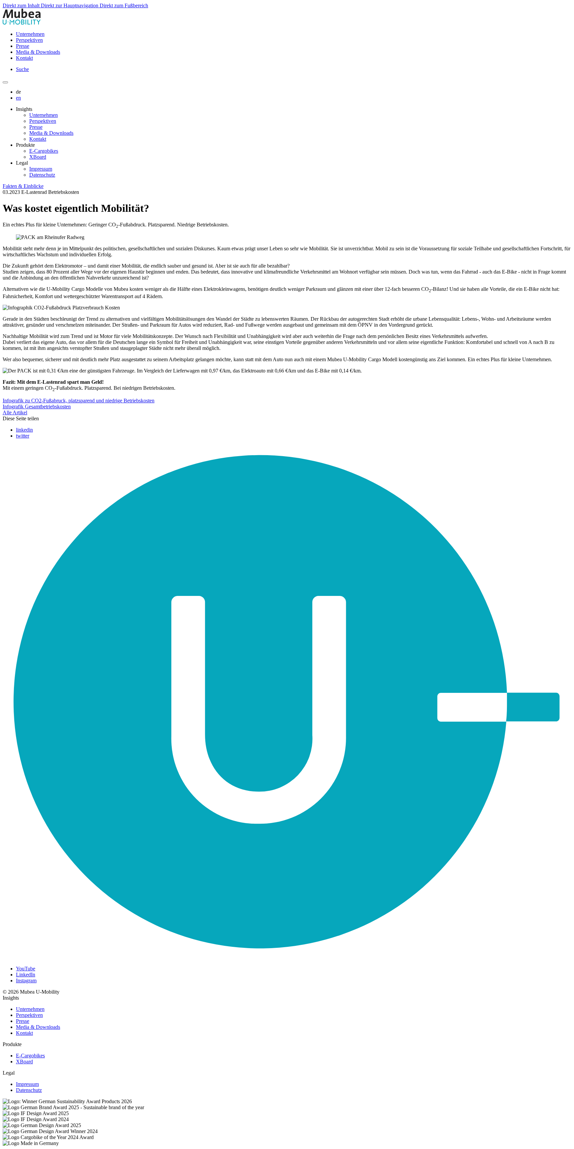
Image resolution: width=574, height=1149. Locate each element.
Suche (22, 69)
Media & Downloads (38, 52)
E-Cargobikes (43, 151)
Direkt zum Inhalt (22, 5)
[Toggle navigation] (5, 82)
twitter (22, 436)
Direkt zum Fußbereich (124, 5)
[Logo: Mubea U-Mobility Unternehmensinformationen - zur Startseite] (22, 23)
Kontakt (24, 58)
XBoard (37, 157)
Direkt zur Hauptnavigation (70, 5)
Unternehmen (30, 34)
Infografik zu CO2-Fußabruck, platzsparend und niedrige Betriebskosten (78, 400)
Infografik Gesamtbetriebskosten (37, 406)
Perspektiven (29, 40)
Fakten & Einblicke (23, 186)
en (18, 98)
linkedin (24, 430)
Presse (22, 46)
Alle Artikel (15, 412)
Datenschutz (42, 175)
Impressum (40, 169)
